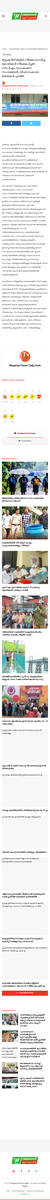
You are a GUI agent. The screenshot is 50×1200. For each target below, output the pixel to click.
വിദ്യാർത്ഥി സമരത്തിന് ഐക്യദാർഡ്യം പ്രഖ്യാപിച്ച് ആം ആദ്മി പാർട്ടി (22, 633)
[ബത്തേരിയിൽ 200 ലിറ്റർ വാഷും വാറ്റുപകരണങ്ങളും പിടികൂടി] (25, 523)
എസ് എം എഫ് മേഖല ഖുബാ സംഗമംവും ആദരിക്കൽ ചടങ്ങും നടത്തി (21, 588)
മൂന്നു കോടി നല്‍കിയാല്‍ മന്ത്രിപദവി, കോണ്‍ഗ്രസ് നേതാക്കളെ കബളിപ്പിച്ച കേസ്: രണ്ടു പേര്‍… (32, 1082)
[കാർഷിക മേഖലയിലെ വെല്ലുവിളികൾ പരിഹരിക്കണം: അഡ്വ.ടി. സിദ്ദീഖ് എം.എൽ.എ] (25, 963)
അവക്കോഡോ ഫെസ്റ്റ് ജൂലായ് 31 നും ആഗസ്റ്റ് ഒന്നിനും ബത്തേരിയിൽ (31, 1066)
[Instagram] (29, 1171)
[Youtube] (14, 1171)
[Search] (46, 16)
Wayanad (6, 55)
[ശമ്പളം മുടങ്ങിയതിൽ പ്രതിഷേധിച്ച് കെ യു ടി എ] (25, 790)
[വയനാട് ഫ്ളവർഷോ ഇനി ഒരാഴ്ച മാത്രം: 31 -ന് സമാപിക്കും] (25, 701)
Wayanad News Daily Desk (15, 86)
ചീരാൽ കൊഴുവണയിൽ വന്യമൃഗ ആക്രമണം (24, 852)
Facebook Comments (26, 434)
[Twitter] (36, 1171)
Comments (26, 441)
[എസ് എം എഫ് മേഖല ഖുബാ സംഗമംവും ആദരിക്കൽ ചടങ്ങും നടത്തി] (25, 567)
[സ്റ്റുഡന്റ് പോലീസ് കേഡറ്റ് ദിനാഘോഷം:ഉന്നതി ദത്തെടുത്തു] (25, 745)
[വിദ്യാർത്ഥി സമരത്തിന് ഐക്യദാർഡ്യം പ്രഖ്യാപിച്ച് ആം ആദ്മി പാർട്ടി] (25, 612)
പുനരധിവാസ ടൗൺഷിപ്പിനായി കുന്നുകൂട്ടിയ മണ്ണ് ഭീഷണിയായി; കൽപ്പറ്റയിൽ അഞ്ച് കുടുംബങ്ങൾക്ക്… (32, 1037)
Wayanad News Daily (20, 1183)
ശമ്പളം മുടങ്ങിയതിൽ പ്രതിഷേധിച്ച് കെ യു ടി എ (25, 810)
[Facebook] (21, 1171)
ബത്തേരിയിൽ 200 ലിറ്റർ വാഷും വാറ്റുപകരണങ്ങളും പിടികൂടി (17, 544)
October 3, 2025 (36, 86)
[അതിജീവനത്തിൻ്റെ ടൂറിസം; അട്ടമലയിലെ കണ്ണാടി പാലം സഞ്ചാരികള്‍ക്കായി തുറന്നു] (25, 656)
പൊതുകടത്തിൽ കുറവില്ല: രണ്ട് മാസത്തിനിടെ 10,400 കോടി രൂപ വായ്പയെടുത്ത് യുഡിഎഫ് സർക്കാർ (33, 1052)
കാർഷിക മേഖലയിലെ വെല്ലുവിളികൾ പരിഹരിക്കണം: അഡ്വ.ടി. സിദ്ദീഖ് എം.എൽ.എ (23, 984)
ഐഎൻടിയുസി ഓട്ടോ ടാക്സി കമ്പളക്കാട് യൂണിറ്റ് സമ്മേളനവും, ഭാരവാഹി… (22, 940)
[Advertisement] (25, 5)
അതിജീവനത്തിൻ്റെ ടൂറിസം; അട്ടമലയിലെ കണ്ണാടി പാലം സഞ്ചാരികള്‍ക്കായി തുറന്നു (22, 678)
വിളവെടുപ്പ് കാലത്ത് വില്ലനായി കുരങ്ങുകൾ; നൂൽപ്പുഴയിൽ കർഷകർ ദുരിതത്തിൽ (23, 895)
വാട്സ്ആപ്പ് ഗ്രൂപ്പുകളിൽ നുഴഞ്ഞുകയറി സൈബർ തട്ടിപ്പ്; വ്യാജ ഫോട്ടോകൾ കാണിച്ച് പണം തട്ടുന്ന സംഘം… (32, 1020)
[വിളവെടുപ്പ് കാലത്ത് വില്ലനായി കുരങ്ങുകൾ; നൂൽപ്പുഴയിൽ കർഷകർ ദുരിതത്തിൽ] (25, 874)
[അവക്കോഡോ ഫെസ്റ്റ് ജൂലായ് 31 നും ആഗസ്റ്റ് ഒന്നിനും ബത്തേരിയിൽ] (10, 1068)
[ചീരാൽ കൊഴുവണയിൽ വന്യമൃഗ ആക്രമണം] (25, 832)
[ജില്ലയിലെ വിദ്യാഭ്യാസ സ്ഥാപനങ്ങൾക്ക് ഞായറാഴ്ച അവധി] (25, 478)
